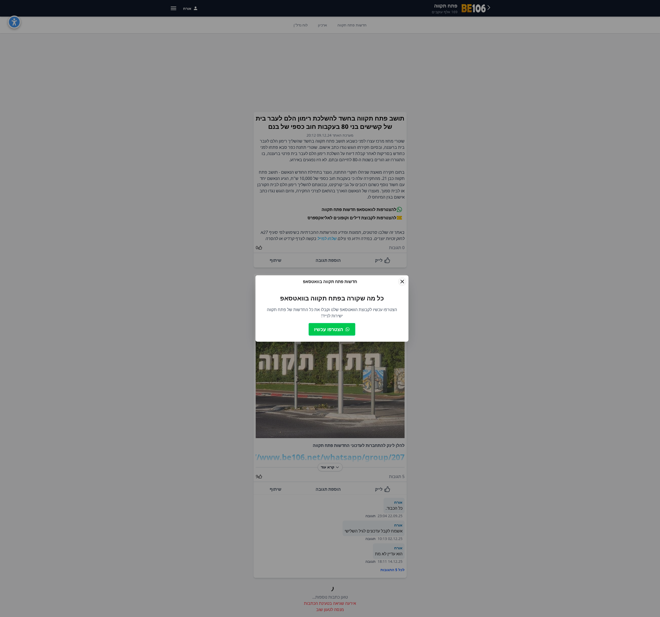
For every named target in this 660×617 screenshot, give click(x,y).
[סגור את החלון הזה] (402, 281)
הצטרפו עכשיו (328, 329)
